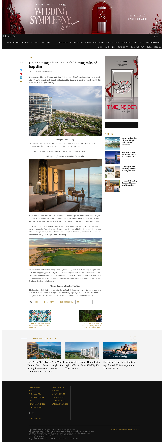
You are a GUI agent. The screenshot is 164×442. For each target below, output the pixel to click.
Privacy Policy (135, 429)
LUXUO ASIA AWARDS (153, 42)
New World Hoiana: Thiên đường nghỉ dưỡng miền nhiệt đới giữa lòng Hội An (82, 365)
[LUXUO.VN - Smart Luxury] (9, 36)
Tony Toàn (76, 439)
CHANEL (107, 47)
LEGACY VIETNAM (98, 42)
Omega (149, 47)
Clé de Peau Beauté (137, 47)
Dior (114, 47)
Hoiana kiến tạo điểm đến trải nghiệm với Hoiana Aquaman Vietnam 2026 (119, 365)
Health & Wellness (112, 42)
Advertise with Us (35, 418)
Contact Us (114, 429)
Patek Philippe (123, 47)
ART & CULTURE (18, 42)
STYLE (9, 42)
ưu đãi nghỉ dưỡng (84, 302)
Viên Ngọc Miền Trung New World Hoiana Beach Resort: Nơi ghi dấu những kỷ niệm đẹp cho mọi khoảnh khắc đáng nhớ (45, 366)
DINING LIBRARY (63, 42)
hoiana (37, 302)
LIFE (54, 42)
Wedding (88, 42)
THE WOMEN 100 (139, 42)
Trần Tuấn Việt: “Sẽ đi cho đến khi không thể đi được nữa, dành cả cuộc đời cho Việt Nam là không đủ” (91, 325)
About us (157, 47)
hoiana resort (48, 302)
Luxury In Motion (31, 42)
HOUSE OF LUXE (127, 42)
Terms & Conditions (124, 429)
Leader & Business (76, 42)
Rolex (100, 47)
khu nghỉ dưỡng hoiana (66, 302)
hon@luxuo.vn (51, 437)
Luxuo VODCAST (45, 42)
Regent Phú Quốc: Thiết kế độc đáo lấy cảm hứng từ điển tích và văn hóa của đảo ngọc (40, 325)
